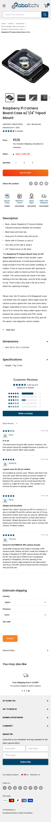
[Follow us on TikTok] (30, 788)
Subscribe (25, 762)
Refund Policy (9, 650)
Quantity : (7, 162)
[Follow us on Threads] (41, 788)
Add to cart (25, 173)
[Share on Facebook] (31, 183)
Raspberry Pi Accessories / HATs (12, 29)
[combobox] (22, 15)
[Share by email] (46, 183)
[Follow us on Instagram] (15, 788)
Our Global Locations (10, 775)
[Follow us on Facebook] (5, 788)
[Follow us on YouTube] (25, 788)
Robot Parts (20, 23)
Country (6, 596)
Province (7, 609)
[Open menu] (4, 6)
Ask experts (31, 206)
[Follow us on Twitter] (10, 788)
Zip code (6, 622)
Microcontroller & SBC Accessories (12, 26)
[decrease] (16, 163)
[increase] (32, 163)
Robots (10, 23)
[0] (46, 5)
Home (3, 23)
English (34, 775)
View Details (19, 206)
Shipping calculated (32, 144)
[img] (8, 431)
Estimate (10, 638)
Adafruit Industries (13, 124)
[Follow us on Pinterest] (20, 788)
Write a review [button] (25, 413)
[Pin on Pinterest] (36, 183)
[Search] (44, 15)
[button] (49, 98)
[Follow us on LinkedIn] (36, 788)
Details (7, 206)
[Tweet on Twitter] (41, 183)
